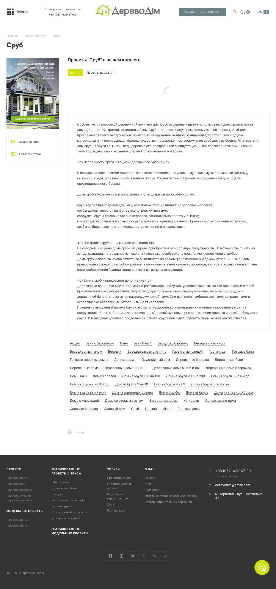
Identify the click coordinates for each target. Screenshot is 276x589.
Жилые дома (60, 482)
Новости (151, 477)
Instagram (121, 556)
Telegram (132, 556)
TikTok (165, 556)
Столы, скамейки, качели (69, 512)
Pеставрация (116, 510)
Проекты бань (16, 483)
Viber (154, 556)
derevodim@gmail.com (232, 485)
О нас (150, 469)
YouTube (143, 556)
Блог (148, 483)
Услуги (113, 469)
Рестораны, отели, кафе (68, 500)
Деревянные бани (64, 488)
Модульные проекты (25, 511)
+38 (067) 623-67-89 (63, 14)
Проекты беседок (19, 489)
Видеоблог (152, 489)
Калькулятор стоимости (202, 12)
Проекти (14, 469)
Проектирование (119, 477)
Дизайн (112, 504)
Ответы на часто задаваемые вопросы (172, 496)
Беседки (57, 494)
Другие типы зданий (66, 518)
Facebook (110, 556)
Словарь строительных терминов (168, 502)
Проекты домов (17, 477)
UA (260, 12)
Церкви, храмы (62, 506)
